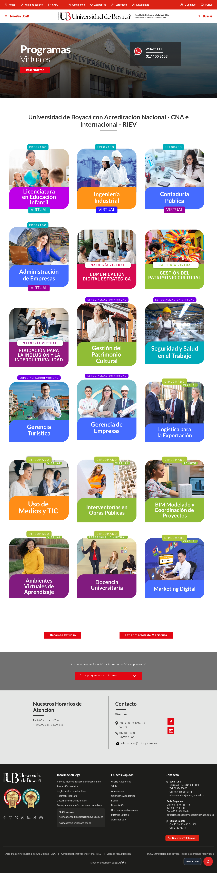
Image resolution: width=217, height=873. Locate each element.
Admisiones (78, 4)
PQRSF (208, 4)
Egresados (121, 4)
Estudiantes (142, 4)
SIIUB (114, 786)
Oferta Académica (121, 781)
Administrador (119, 819)
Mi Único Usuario (120, 815)
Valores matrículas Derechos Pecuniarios (79, 781)
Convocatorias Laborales (124, 810)
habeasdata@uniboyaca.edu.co (75, 823)
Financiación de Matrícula (146, 635)
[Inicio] (94, 16)
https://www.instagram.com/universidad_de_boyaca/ (170, 730)
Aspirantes (100, 4)
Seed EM (116, 862)
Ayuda (12, 4)
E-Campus (189, 4)
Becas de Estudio (63, 635)
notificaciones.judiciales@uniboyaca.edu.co (81, 817)
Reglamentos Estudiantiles (71, 791)
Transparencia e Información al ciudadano (79, 805)
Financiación (117, 805)
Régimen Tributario (67, 796)
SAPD (55, 4)
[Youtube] (22, 817)
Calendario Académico (123, 796)
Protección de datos (67, 786)
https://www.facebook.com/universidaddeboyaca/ (170, 721)
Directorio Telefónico (183, 838)
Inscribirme (35, 70)
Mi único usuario (34, 4)
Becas (114, 800)
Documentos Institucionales (72, 800)
